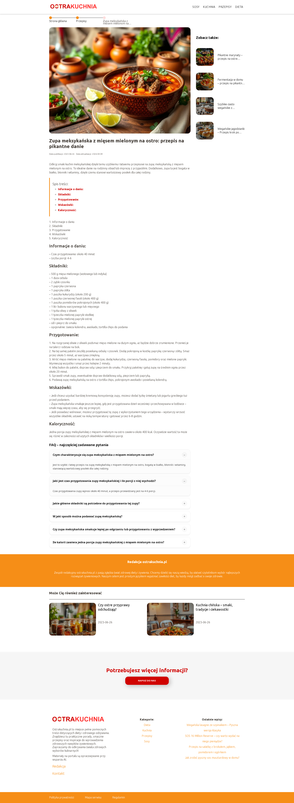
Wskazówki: (66, 204)
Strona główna (58, 21)
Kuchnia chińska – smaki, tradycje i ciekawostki (214, 607)
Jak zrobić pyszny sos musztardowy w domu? (212, 757)
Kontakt (58, 773)
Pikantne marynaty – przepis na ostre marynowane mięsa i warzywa (230, 57)
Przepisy (225, 6)
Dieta (239, 6)
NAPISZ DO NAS (147, 680)
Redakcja (59, 766)
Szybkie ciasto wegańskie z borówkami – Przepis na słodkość (230, 106)
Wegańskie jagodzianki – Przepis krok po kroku (231, 130)
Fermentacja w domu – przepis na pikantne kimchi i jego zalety (231, 81)
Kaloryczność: (67, 210)
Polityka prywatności (61, 797)
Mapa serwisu (93, 797)
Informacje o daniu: (70, 189)
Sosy (196, 6)
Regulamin (118, 797)
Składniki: (64, 194)
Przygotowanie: (68, 199)
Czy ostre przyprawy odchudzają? (114, 607)
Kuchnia (209, 6)
